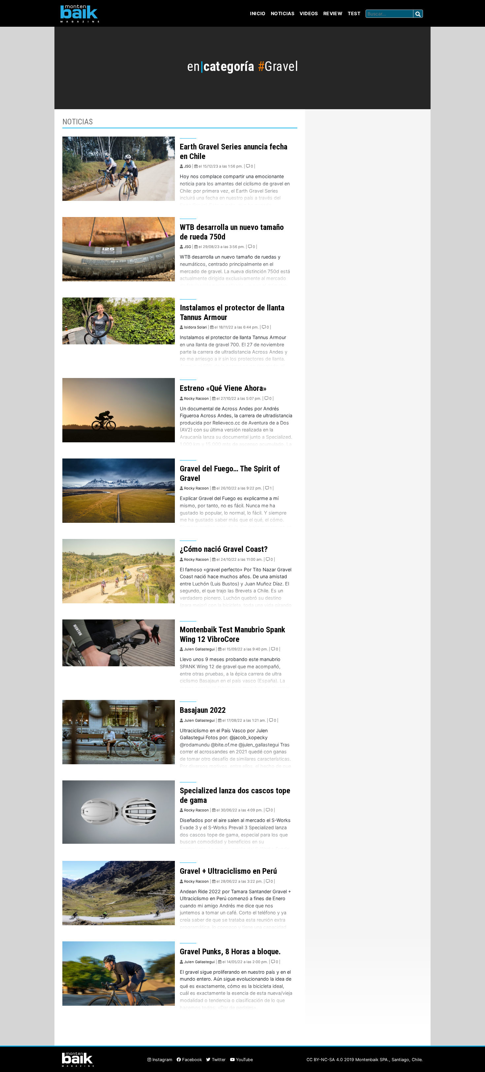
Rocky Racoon (196, 398)
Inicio (258, 13)
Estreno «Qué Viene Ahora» (223, 388)
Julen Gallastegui (199, 649)
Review (333, 13)
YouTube (244, 1059)
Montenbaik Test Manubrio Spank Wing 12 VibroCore (232, 634)
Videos (309, 13)
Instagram (161, 1059)
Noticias (282, 13)
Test (354, 13)
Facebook (191, 1059)
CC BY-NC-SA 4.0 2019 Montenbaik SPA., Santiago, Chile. (365, 1059)
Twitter (218, 1059)
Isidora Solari (195, 327)
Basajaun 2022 (203, 710)
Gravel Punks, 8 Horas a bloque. (230, 951)
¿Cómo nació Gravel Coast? (224, 549)
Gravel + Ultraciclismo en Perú (228, 871)
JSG (187, 166)
